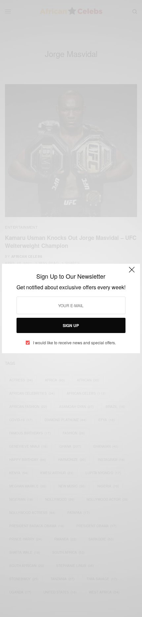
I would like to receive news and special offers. (74, 343)
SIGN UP (71, 325)
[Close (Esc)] (131, 272)
